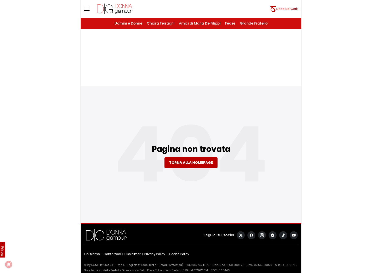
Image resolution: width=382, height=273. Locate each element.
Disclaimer (132, 254)
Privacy (2, 251)
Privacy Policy (154, 254)
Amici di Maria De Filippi (200, 23)
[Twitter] (241, 235)
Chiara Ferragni (160, 23)
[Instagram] (262, 235)
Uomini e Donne (128, 23)
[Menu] (89, 9)
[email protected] (171, 265)
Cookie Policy (179, 254)
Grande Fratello (254, 23)
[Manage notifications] (8, 264)
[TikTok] (283, 235)
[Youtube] (294, 235)
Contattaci (112, 254)
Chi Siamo (92, 254)
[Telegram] (273, 235)
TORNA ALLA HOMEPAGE (191, 162)
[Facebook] (251, 235)
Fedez (230, 23)
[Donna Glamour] (115, 9)
